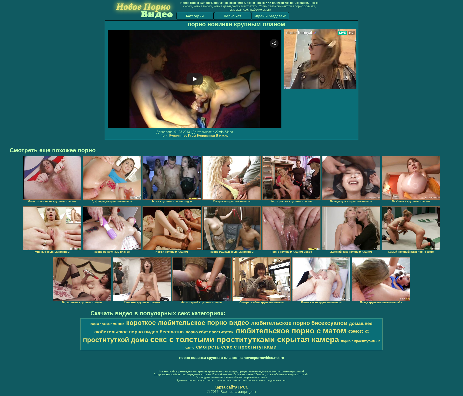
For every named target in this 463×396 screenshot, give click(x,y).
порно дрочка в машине (107, 324)
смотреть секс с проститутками (236, 347)
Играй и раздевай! (270, 16)
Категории (195, 16)
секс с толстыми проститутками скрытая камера (244, 339)
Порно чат (232, 16)
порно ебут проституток (209, 332)
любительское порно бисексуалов (299, 323)
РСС (244, 387)
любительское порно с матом (290, 331)
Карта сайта (225, 387)
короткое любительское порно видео (187, 322)
